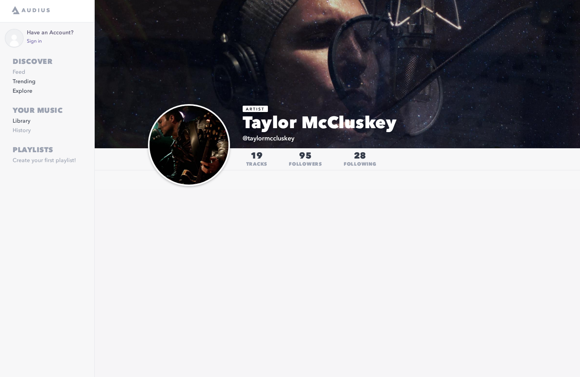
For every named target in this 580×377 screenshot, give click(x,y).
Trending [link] (24, 81)
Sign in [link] (34, 41)
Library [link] (21, 121)
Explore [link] (22, 91)
